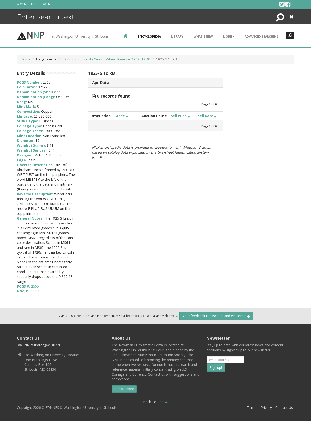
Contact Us (284, 407)
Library (177, 36)
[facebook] (288, 4)
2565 (35, 286)
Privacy (266, 407)
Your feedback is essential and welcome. (214, 315)
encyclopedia (149, 36)
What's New (203, 36)
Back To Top (153, 401)
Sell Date (206, 115)
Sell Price (179, 115)
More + (228, 36)
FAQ (33, 4)
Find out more (124, 389)
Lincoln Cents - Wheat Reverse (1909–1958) (116, 59)
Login (46, 4)
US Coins (69, 59)
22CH (35, 291)
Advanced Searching (262, 36)
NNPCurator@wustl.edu (43, 345)
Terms (252, 407)
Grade (120, 115)
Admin (21, 4)
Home (25, 59)
